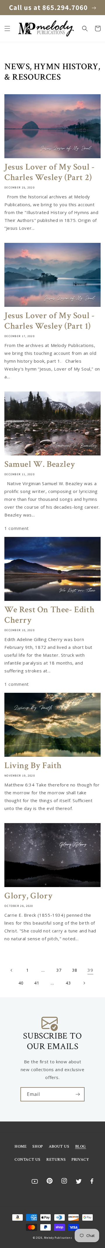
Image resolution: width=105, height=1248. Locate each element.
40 (20, 983)
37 (58, 970)
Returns (56, 1159)
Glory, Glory (28, 896)
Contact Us (28, 1159)
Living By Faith (33, 766)
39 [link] (90, 970)
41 (36, 983)
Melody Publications (58, 1237)
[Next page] (84, 983)
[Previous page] (11, 970)
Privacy (80, 1159)
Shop (37, 1146)
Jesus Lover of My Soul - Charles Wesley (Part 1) (49, 321)
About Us (59, 1146)
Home (21, 1146)
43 (68, 983)
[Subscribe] (77, 1094)
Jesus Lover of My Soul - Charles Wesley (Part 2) (49, 172)
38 (74, 970)
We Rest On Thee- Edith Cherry (49, 615)
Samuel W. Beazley (39, 464)
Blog (80, 1146)
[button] (7, 28)
